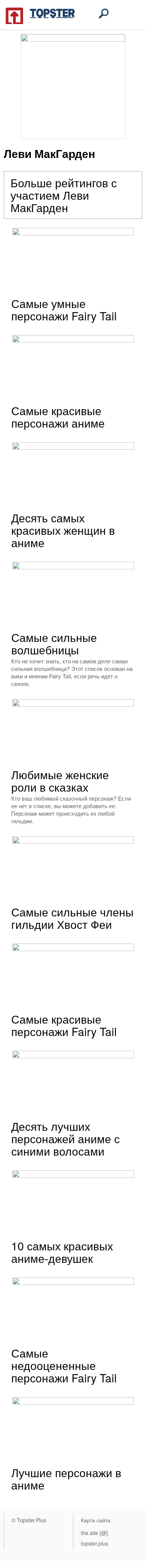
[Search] (103, 13)
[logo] (40, 15)
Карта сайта (95, 1520)
